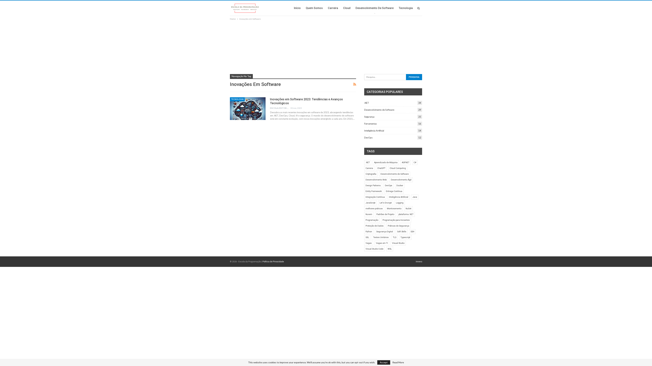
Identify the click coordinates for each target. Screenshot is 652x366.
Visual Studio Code (374, 249)
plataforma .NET (406, 214)
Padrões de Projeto (385, 214)
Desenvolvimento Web (376, 180)
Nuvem (369, 214)
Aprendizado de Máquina (385, 162)
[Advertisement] (326, 46)
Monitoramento (394, 208)
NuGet (408, 208)
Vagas (369, 243)
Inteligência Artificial (374, 130)
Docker (399, 185)
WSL (390, 249)
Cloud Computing (398, 168)
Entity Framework (374, 191)
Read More (398, 362)
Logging (399, 203)
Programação (372, 220)
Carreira (333, 8)
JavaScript (370, 203)
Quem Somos (314, 8)
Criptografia (371, 174)
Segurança (369, 116)
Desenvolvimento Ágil (401, 180)
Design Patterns (373, 185)
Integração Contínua (375, 197)
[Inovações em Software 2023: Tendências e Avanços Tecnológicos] (248, 108)
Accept (384, 362)
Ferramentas (370, 123)
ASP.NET (405, 162)
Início (297, 8)
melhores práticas (374, 208)
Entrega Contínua (394, 191)
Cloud (346, 8)
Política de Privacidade (273, 261)
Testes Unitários (381, 237)
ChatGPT (381, 168)
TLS (394, 237)
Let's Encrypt (386, 203)
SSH (412, 231)
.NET (366, 102)
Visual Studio (398, 243)
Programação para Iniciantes (396, 220)
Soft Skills (401, 231)
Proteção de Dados (375, 226)
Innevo (419, 261)
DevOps (368, 137)
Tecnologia (406, 8)
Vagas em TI (382, 243)
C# (415, 162)
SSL (367, 237)
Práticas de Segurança (398, 226)
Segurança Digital (384, 231)
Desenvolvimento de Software (375, 8)
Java (414, 197)
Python (369, 231)
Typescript (405, 237)
